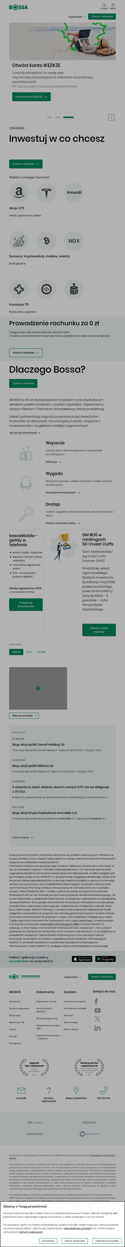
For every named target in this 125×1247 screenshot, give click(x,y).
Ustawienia (48, 1240)
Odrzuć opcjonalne (74, 1240)
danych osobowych (31, 1232)
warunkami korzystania (77, 1228)
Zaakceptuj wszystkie (106, 1240)
